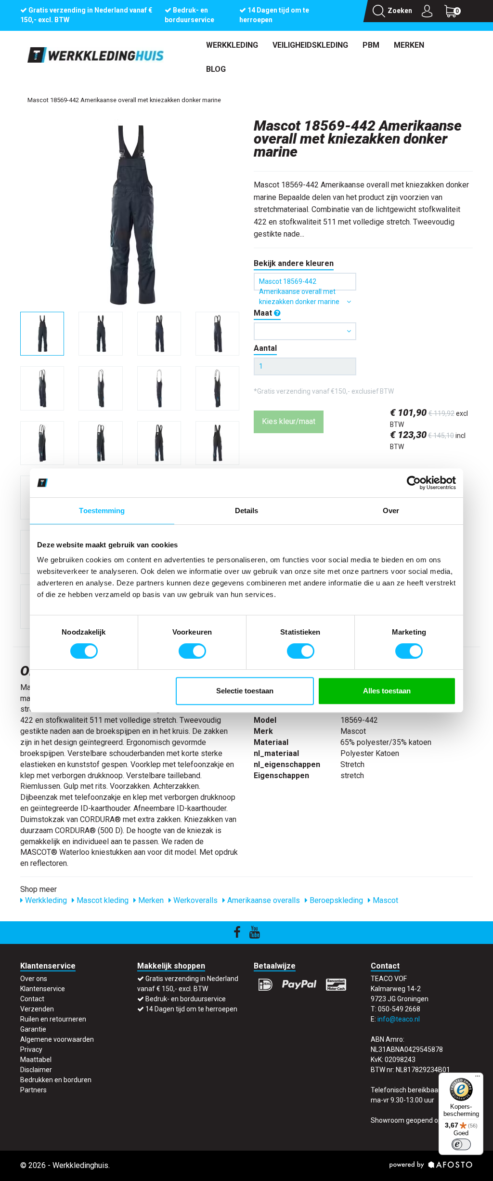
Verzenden (37, 1009)
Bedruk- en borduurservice (185, 999)
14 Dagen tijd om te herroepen (191, 1009)
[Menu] (477, 1078)
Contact (32, 999)
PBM (371, 45)
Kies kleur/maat (288, 421)
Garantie (33, 1029)
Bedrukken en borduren (55, 1080)
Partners (33, 1090)
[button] (305, 331)
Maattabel (36, 1059)
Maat (264, 313)
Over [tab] (391, 510)
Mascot (384, 900)
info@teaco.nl (398, 1019)
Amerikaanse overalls (262, 900)
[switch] (192, 651)
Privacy (31, 1049)
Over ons (33, 978)
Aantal (265, 348)
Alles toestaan (387, 691)
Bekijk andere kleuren (294, 263)
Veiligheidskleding (310, 45)
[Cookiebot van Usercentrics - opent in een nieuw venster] (414, 483)
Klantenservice (42, 989)
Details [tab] (247, 510)
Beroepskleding (335, 900)
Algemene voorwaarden (57, 1039)
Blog (216, 69)
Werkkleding (232, 45)
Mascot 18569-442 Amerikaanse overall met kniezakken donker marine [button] (299, 284)
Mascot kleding (102, 900)
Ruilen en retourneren (53, 1019)
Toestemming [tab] (102, 510)
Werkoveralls (194, 900)
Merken (409, 45)
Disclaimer (36, 1070)
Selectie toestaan (244, 691)
